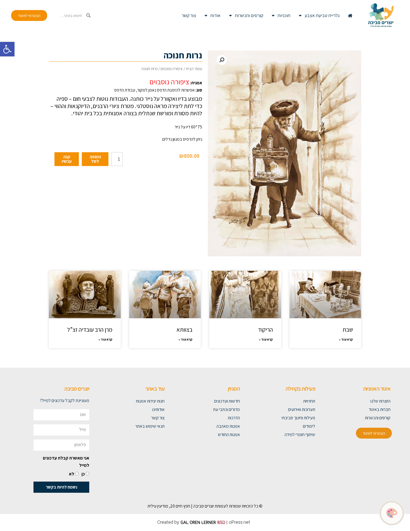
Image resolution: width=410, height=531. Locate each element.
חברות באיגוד (379, 409)
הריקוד (265, 329)
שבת (348, 329)
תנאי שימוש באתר (150, 426)
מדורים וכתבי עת (226, 409)
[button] (7, 49)
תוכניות (284, 15)
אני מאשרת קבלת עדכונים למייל (66, 461)
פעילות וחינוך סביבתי (298, 418)
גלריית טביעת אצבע (322, 15)
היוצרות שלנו (380, 401)
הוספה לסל (95, 159)
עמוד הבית (194, 68)
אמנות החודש (229, 434)
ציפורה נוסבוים (172, 68)
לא (71, 474)
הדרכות (234, 418)
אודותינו (158, 409)
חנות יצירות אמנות (150, 401)
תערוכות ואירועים (301, 409)
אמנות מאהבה (228, 426)
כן (83, 474)
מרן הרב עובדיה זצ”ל (89, 329)
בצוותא (184, 329)
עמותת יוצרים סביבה (209, 506)
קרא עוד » (346, 339)
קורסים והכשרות (249, 15)
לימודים (309, 426)
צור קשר (189, 15)
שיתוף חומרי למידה (299, 434)
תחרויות (309, 401)
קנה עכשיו (67, 159)
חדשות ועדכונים (227, 401)
